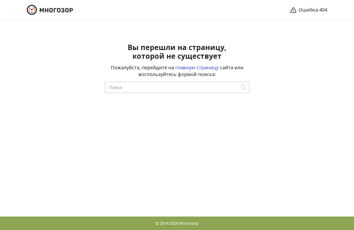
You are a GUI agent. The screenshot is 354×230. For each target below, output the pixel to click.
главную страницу (197, 67)
